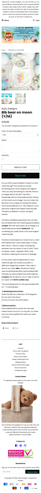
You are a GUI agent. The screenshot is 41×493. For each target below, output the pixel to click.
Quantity (5, 155)
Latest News (20, 376)
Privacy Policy (20, 354)
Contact (21, 348)
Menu (6, 20)
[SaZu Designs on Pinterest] (20, 446)
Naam (4, 140)
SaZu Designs (22, 478)
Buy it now (20, 175)
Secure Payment (20, 368)
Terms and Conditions (20, 351)
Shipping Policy (20, 362)
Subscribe (32, 472)
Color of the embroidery (12, 131)
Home (3, 50)
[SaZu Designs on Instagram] (25, 446)
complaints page (21, 370)
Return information (20, 357)
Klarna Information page (20, 365)
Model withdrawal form (20, 359)
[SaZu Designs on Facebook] (16, 446)
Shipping (15, 126)
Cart (37, 20)
